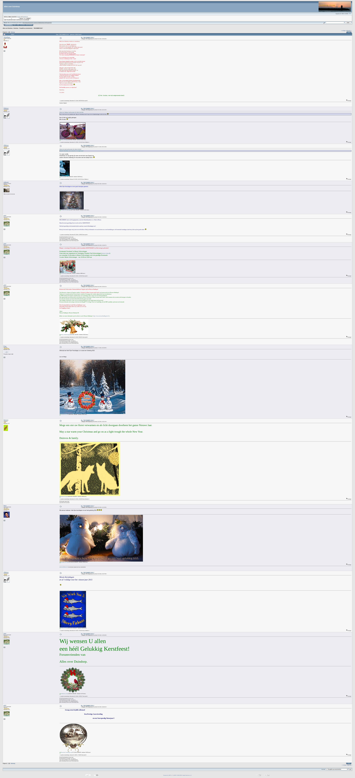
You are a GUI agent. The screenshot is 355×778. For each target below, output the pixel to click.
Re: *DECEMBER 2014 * (87, 37)
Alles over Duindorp (7, 28)
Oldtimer (6, 108)
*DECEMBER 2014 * (38, 28)
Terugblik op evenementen (25, 28)
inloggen (19, 16)
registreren (25, 16)
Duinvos (6, 420)
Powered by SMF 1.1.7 (168, 775)
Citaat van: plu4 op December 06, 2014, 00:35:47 (70, 149)
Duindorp (16, 28)
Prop (5, 346)
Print (349, 32)
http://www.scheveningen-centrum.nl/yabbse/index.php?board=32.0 (37, 22)
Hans (5, 505)
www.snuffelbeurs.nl (63, 567)
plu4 (5, 215)
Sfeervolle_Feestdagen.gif (66, 752)
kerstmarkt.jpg (63, 273)
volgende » (349, 30)
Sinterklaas (7, 37)
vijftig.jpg (62, 176)
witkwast (6, 182)
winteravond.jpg (63, 496)
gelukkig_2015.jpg (64, 562)
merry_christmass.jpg (65, 334)
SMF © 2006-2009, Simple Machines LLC (183, 775)
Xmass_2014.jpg (64, 628)
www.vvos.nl (106, 253)
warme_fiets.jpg (63, 139)
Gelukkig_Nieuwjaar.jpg (65, 209)
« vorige (343, 30)
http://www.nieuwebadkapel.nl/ (101, 316)
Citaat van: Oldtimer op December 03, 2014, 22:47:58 (71, 112)
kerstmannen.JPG (64, 414)
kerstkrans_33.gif (64, 693)
